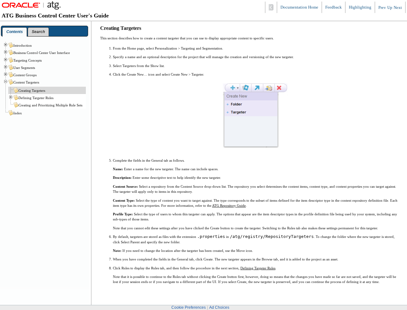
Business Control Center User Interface (41, 53)
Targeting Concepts (27, 60)
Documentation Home (299, 7)
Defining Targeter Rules (257, 268)
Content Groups (25, 75)
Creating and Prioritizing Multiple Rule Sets (50, 105)
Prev (382, 7)
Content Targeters (26, 82)
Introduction (22, 45)
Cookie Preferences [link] (188, 307)
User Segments (24, 68)
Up (389, 7)
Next (398, 7)
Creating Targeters (31, 90)
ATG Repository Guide (229, 205)
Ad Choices (219, 307)
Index (17, 113)
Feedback (333, 7)
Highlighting (360, 7)
